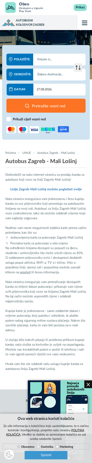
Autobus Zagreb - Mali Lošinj (56, 152)
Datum (19, 89)
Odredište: (22, 74)
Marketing (66, 446)
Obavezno (27, 446)
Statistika (47, 446)
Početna (10, 152)
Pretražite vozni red (48, 106)
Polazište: (22, 59)
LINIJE (27, 152)
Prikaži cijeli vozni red (29, 119)
